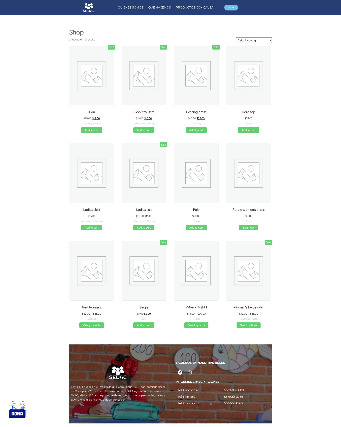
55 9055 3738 (233, 396)
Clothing (88, 123)
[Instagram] (189, 372)
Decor (249, 221)
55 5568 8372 (233, 403)
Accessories (140, 123)
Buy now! (248, 227)
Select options (196, 325)
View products (91, 325)
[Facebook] (180, 372)
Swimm (96, 123)
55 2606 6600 (234, 390)
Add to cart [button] (92, 130)
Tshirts (249, 123)
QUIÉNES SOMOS (130, 7)
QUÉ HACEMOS (159, 7)
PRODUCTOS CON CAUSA (194, 7)
